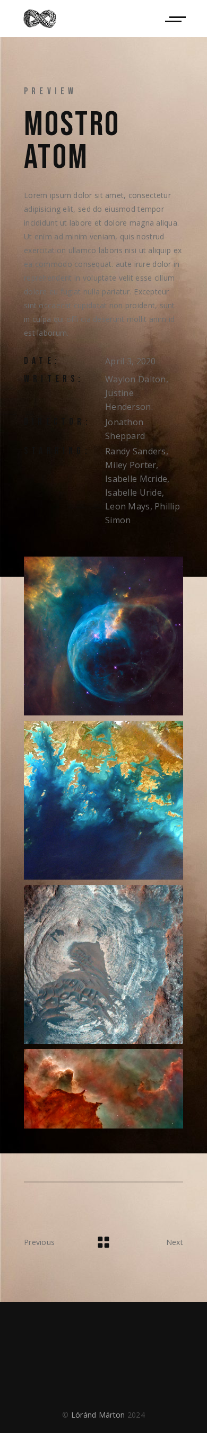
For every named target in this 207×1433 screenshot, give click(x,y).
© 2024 (103, 1415)
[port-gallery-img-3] (103, 964)
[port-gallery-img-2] (103, 800)
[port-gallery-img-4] (103, 1089)
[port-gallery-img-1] (103, 636)
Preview (50, 91)
